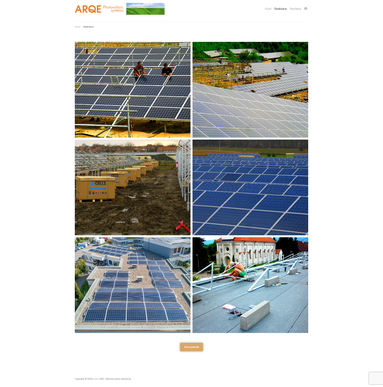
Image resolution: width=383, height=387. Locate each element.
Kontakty (295, 8)
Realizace (280, 8)
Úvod (268, 8)
